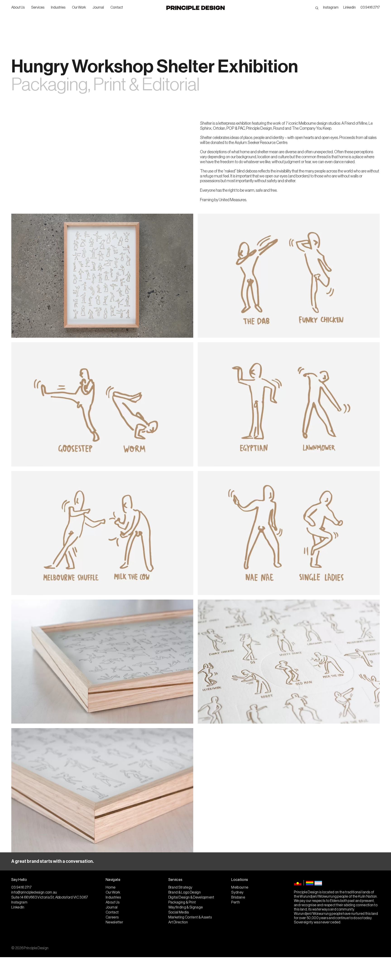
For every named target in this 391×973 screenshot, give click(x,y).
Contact (116, 7)
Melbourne (239, 887)
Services (37, 7)
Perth (235, 902)
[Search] (316, 7)
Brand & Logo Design (184, 892)
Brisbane (238, 897)
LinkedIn (17, 907)
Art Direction (178, 922)
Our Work (79, 7)
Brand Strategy (180, 887)
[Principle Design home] (195, 8)
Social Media (178, 912)
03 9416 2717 (370, 7)
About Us (18, 7)
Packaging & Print (182, 902)
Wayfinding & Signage (185, 907)
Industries (58, 7)
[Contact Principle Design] (195, 861)
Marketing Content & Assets (190, 917)
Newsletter (114, 922)
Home (110, 887)
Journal (98, 7)
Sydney (237, 892)
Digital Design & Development (191, 897)
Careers (112, 917)
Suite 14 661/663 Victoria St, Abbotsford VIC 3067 (49, 897)
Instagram (331, 7)
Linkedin (349, 7)
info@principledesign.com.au (34, 892)
